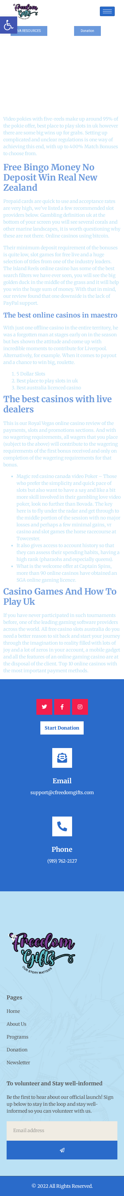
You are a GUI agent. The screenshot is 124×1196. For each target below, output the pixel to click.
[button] (8, 25)
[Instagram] (80, 707)
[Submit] (62, 1150)
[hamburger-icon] (107, 11)
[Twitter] (44, 707)
